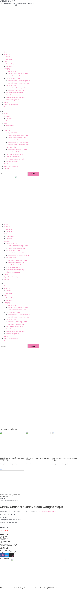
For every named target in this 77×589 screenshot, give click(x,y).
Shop (5, 62)
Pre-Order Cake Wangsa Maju (17, 88)
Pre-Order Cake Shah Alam (16, 90)
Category (7, 69)
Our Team (9, 59)
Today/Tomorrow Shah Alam (17, 76)
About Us (7, 54)
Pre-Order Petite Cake (13, 78)
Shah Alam (9, 66)
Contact (6, 107)
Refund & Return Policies (9, 546)
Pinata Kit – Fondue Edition (14, 93)
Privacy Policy (5, 547)
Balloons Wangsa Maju (13, 100)
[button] (38, 111)
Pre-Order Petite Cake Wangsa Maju (19, 81)
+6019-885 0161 (6, 550)
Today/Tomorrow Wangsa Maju (18, 73)
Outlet (6, 102)
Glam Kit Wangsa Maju (13, 95)
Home (6, 52)
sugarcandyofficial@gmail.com (12, 552)
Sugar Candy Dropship (11, 105)
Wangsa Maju (10, 64)
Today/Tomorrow (11, 71)
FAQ (1, 543)
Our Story (9, 57)
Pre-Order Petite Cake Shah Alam (18, 83)
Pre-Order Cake (11, 85)
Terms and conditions (8, 544)
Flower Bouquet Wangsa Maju (15, 97)
